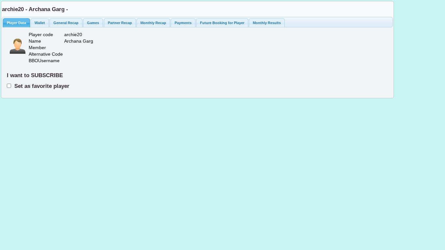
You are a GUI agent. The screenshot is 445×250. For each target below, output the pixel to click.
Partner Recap (120, 23)
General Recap (66, 23)
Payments (183, 23)
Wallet (40, 23)
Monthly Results (267, 23)
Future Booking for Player (222, 23)
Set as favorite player (40, 86)
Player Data (16, 23)
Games (93, 23)
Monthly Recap (153, 23)
